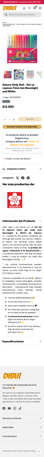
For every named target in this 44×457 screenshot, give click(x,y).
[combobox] (22, 14)
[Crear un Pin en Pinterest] (28, 178)
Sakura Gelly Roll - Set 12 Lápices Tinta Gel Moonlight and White (21, 25)
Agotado (30, 119)
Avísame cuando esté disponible (22, 126)
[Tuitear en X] (17, 178)
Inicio (4, 22)
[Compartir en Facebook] (23, 178)
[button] (34, 8)
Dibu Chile (12, 451)
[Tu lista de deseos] (29, 8)
